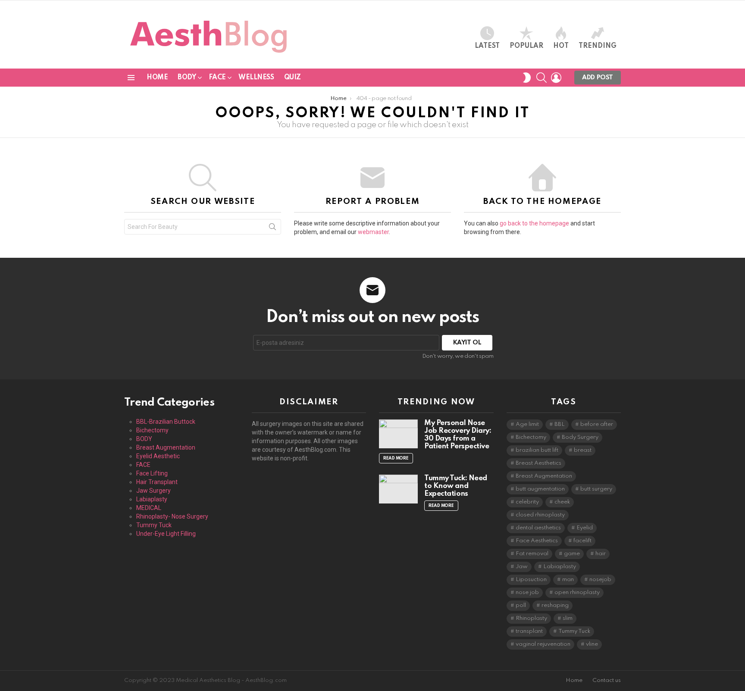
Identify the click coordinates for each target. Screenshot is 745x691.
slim (568, 618)
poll (521, 605)
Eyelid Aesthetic (158, 456)
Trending (598, 46)
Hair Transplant (157, 481)
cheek (562, 502)
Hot (561, 46)
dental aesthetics (538, 528)
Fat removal (532, 554)
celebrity (527, 502)
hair (600, 554)
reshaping (555, 605)
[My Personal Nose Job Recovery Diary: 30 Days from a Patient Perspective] (398, 433)
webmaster (373, 231)
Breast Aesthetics (538, 463)
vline (592, 644)
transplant (529, 631)
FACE (217, 77)
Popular (526, 46)
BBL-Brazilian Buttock (165, 421)
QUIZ (292, 77)
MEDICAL (148, 507)
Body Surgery (580, 437)
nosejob (600, 579)
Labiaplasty (151, 499)
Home (157, 77)
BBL (559, 424)
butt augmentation (540, 489)
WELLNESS (256, 77)
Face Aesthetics (537, 541)
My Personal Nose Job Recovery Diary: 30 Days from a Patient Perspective (457, 434)
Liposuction (531, 579)
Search (272, 228)
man (568, 579)
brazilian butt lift (537, 450)
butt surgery (596, 489)
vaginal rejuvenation (543, 644)
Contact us (606, 680)
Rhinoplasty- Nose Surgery (172, 516)
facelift (582, 541)
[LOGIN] (556, 77)
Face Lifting (152, 473)
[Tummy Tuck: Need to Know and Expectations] (398, 489)
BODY (187, 77)
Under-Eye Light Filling (166, 533)
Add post (597, 78)
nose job (527, 592)
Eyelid (584, 528)
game (572, 554)
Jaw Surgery (153, 490)
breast (583, 450)
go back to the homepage (534, 223)
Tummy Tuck (154, 525)
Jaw (522, 566)
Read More (396, 458)
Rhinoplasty (531, 618)
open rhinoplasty (577, 592)
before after (596, 424)
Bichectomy (152, 430)
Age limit (527, 424)
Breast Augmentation (165, 447)
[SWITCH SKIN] (527, 77)
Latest (487, 46)
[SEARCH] (541, 77)
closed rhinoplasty (540, 515)
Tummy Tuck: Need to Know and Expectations (455, 486)
